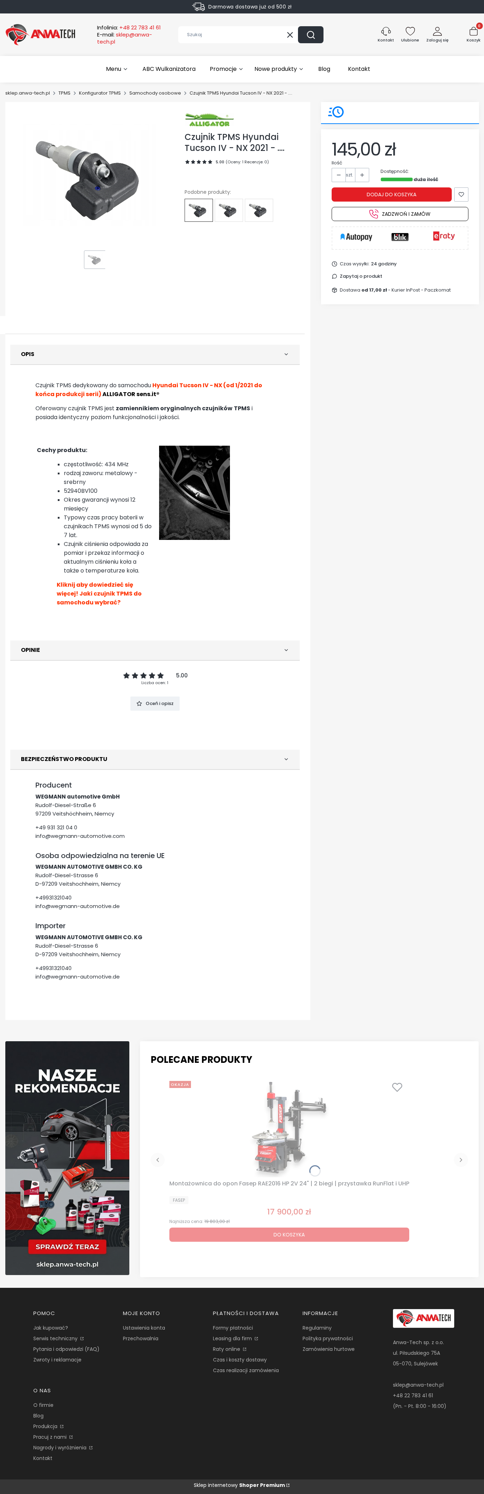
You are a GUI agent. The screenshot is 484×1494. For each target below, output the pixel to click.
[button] (310, 34)
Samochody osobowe (155, 93)
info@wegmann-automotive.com (80, 836)
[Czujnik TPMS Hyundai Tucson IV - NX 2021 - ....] (199, 210)
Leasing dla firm (233, 1338)
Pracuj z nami (50, 1437)
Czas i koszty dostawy (240, 1359)
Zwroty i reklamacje (57, 1359)
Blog (38, 1415)
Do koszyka (289, 1234)
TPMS (64, 93)
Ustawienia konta (144, 1327)
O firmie (43, 1405)
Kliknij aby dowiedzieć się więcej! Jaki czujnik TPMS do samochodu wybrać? (99, 594)
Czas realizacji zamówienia (246, 1370)
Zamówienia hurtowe (329, 1349)
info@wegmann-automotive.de (77, 906)
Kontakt (42, 1458)
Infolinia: (129, 27)
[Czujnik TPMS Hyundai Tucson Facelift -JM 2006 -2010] (229, 210)
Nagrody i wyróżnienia (60, 1447)
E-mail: (124, 38)
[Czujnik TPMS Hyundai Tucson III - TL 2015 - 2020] (259, 210)
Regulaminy (317, 1327)
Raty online (227, 1349)
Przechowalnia (140, 1338)
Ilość (337, 162)
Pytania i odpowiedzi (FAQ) (66, 1349)
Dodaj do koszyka (391, 194)
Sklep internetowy (239, 1485)
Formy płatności (233, 1327)
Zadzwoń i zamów (406, 214)
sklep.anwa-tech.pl (27, 93)
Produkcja (46, 1426)
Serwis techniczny (56, 1338)
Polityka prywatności (328, 1338)
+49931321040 (53, 897)
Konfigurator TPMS (100, 93)
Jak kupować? (50, 1327)
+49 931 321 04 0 (56, 827)
